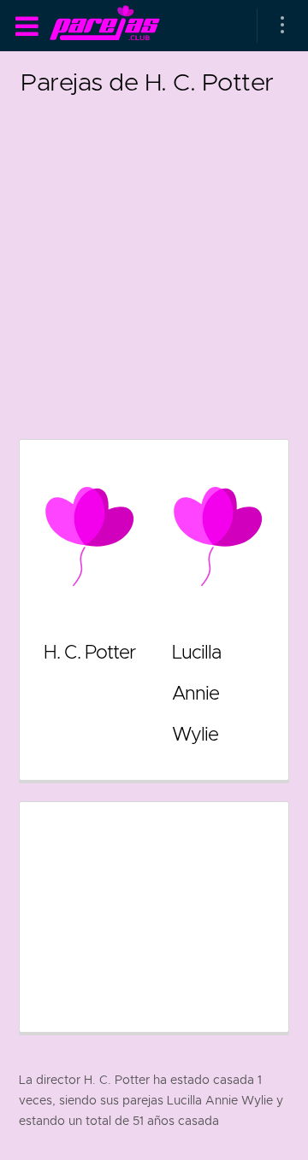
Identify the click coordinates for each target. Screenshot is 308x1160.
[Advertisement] (154, 256)
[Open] (282, 25)
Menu (26, 26)
